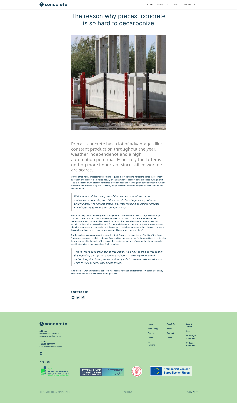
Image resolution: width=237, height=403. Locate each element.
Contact (170, 333)
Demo (176, 4)
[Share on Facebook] (83, 298)
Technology (163, 4)
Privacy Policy (192, 392)
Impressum (128, 392)
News (169, 328)
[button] (189, 4)
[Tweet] (78, 298)
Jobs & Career (189, 325)
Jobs (188, 331)
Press (169, 338)
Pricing (151, 333)
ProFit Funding (151, 343)
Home (150, 4)
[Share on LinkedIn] (73, 298)
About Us (171, 324)
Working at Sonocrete (190, 344)
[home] (53, 4)
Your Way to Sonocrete (191, 337)
